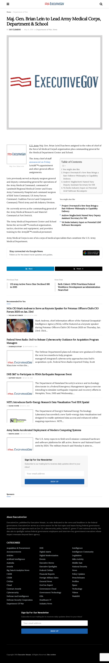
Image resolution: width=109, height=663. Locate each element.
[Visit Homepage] (54, 4)
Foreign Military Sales (48, 577)
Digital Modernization (48, 555)
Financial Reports (46, 574)
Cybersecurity (13, 592)
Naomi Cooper (14, 406)
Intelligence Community (82, 552)
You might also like (71, 169)
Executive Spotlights (48, 566)
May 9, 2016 (28, 29)
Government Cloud (47, 589)
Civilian (10, 581)
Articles (10, 555)
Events (42, 559)
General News (45, 581)
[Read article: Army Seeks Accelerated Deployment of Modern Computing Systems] (20, 444)
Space (74, 585)
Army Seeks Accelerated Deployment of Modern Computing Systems (44, 430)
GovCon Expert (46, 585)
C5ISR (9, 577)
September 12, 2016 (30, 346)
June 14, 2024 (26, 434)
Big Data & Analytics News (18, 570)
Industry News (45, 603)
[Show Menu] (8, 4)
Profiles (75, 581)
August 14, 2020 (31, 315)
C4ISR (9, 574)
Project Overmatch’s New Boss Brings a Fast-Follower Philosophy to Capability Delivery (81, 175)
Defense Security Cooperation (20, 600)
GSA (41, 596)
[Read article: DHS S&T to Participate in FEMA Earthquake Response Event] (20, 388)
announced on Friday (39, 162)
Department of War (20, 12)
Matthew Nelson (15, 378)
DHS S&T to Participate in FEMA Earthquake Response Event (39, 374)
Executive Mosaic (24, 655)
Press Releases (78, 577)
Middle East (77, 563)
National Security (79, 566)
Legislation (77, 555)
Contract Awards (14, 589)
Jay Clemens (15, 29)
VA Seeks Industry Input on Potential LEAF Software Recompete (80, 189)
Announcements (14, 552)
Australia (10, 563)
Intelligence (77, 548)
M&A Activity (77, 559)
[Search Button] (101, 4)
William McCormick (16, 315)
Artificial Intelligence (16, 559)
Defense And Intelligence (18, 596)
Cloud (9, 585)
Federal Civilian (46, 570)
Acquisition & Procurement (18, 548)
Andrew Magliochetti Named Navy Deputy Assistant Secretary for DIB (79, 183)
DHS (41, 548)
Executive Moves (46, 563)
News (55, 29)
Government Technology (50, 592)
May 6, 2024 (26, 406)
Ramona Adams (14, 434)
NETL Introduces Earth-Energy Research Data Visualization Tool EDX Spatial (48, 402)
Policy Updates (78, 574)
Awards (10, 566)
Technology (77, 589)
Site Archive (51, 655)
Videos (75, 592)
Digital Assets (45, 552)
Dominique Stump (15, 346)
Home (9, 12)
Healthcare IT (45, 600)
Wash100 (76, 596)
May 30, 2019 (28, 378)
